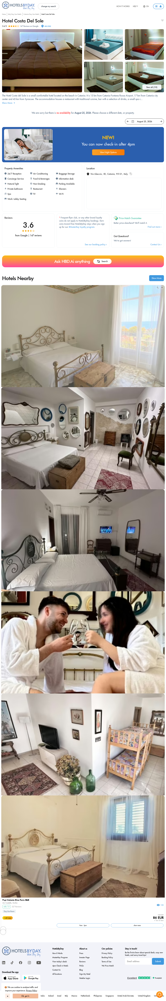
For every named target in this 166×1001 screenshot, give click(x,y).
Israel (59, 996)
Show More (156, 278)
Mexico (74, 996)
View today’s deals (59, 961)
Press (81, 953)
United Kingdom (144, 996)
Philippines (98, 996)
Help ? (135, 6)
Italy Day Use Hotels (14, 14)
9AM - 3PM (83, 925)
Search (105, 261)
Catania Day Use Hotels (31, 14)
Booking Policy (107, 957)
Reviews (82, 961)
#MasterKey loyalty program (81, 227)
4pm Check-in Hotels (60, 966)
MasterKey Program (60, 957)
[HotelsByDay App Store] (11, 978)
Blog (81, 970)
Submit (158, 961)
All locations (57, 974)
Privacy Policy (31, 990)
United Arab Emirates (125, 996)
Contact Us (155, 244)
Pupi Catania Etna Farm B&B (15, 900)
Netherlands (85, 996)
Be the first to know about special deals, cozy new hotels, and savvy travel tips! (144, 953)
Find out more (154, 227)
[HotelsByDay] (18, 10)
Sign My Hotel (84, 974)
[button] (158, 6)
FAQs (81, 966)
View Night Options (108, 152)
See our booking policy (95, 244)
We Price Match (108, 966)
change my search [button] (48, 6)
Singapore (110, 996)
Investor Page (84, 957)
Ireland (51, 996)
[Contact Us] (159, 994)
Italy (66, 996)
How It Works (123, 6)
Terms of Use (106, 961)
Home (4, 14)
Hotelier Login (84, 978)
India (43, 996)
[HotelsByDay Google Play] (31, 978)
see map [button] (47, 26)
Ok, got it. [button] (25, 996)
